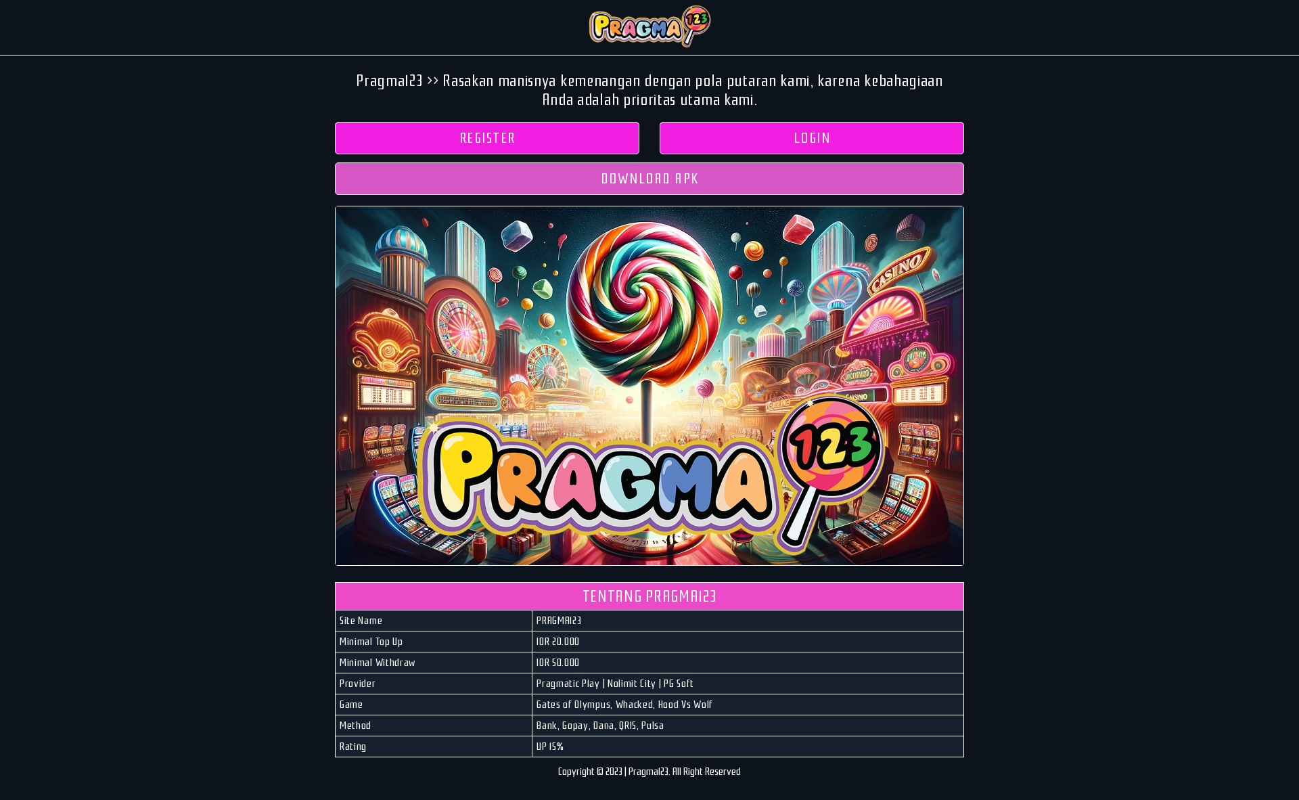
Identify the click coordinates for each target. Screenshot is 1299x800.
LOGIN (812, 138)
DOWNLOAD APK (650, 178)
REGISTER (487, 138)
